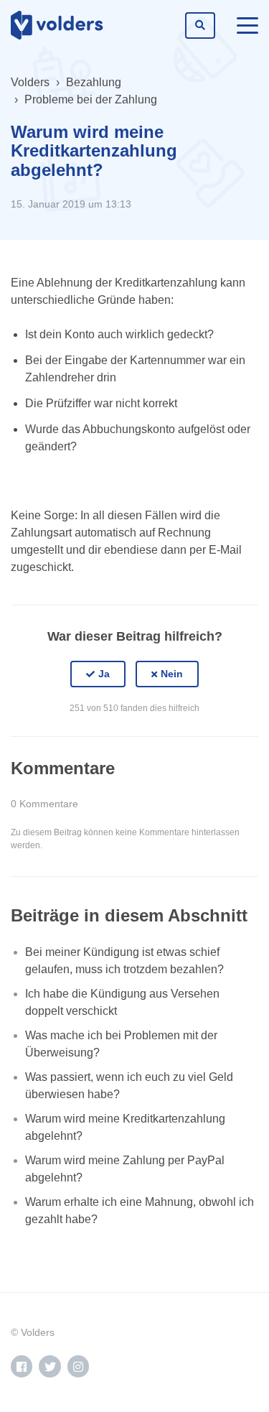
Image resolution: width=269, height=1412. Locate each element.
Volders (30, 82)
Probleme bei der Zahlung (90, 99)
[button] (98, 674)
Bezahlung (93, 82)
